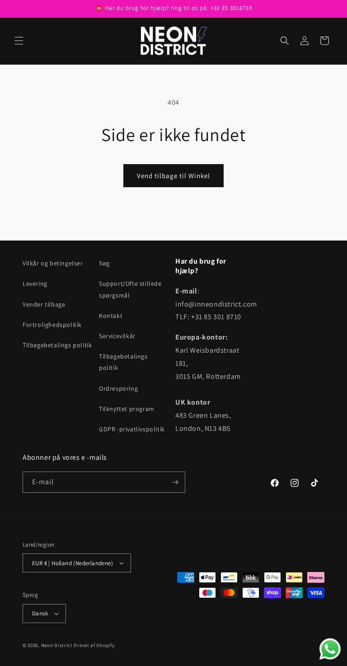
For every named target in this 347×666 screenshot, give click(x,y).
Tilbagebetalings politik (57, 345)
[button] (19, 41)
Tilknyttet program (127, 409)
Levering (35, 283)
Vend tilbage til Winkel (173, 175)
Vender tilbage (44, 304)
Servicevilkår (117, 336)
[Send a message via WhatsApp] (330, 649)
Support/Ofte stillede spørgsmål (130, 289)
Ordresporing (118, 388)
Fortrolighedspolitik (52, 325)
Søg (104, 263)
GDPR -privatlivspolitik (132, 429)
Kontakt (110, 316)
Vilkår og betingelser (53, 263)
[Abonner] (175, 482)
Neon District (57, 645)
